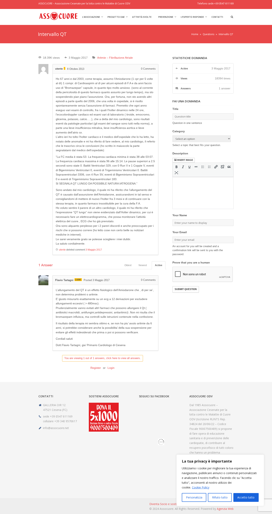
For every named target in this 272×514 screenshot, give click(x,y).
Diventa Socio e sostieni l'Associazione (174, 504)
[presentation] (176, 166)
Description (180, 153)
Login (111, 367)
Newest (143, 265)
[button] (176, 166)
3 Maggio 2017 (94, 249)
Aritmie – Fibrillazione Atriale (115, 57)
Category (178, 131)
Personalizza (194, 497)
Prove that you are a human (191, 262)
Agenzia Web (225, 509)
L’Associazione (91, 16)
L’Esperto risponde (192, 16)
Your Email (179, 232)
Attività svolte (142, 16)
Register (95, 367)
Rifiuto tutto (220, 497)
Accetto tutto (245, 497)
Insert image (185, 160)
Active (158, 265)
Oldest (127, 265)
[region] (220, 480)
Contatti (217, 16)
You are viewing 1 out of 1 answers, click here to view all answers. (102, 358)
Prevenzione (165, 16)
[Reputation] (64, 68)
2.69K (78, 279)
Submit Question (186, 289)
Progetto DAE (116, 16)
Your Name (179, 215)
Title (175, 108)
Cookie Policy (200, 487)
